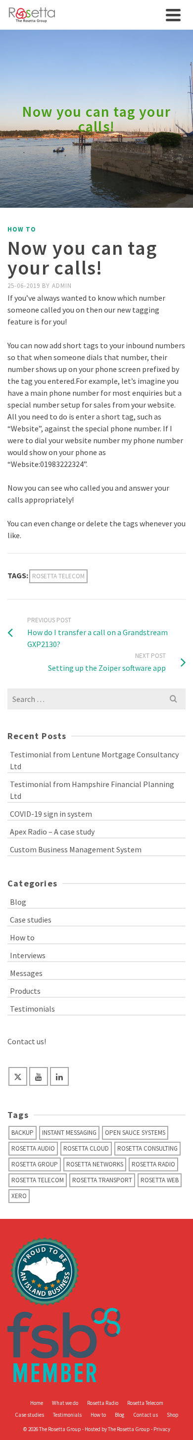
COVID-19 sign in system (51, 814)
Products (25, 991)
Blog (18, 902)
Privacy (161, 1429)
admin (62, 285)
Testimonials (32, 1009)
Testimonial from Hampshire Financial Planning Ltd (92, 790)
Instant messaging (69, 1132)
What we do (65, 1402)
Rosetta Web (160, 1180)
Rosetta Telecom (58, 576)
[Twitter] (17, 1076)
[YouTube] (38, 1076)
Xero (19, 1196)
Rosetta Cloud (86, 1148)
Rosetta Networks (94, 1164)
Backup (22, 1132)
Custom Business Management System (76, 849)
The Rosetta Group (129, 1429)
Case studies (30, 920)
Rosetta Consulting (147, 1148)
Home (36, 1402)
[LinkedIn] (59, 1076)
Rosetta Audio (33, 1148)
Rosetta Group (34, 1164)
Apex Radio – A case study (52, 831)
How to (21, 229)
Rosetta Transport (102, 1180)
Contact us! (26, 1041)
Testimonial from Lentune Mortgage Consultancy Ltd (94, 760)
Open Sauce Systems (135, 1132)
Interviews (28, 955)
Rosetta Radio (153, 1164)
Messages (26, 973)
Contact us (145, 1414)
